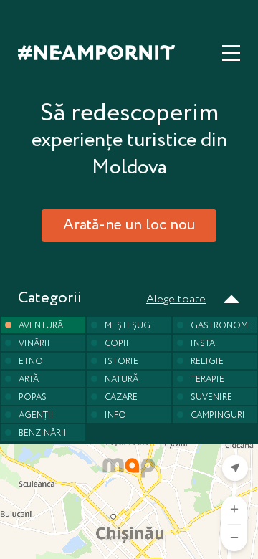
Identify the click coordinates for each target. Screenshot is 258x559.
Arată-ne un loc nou (129, 225)
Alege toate (176, 299)
